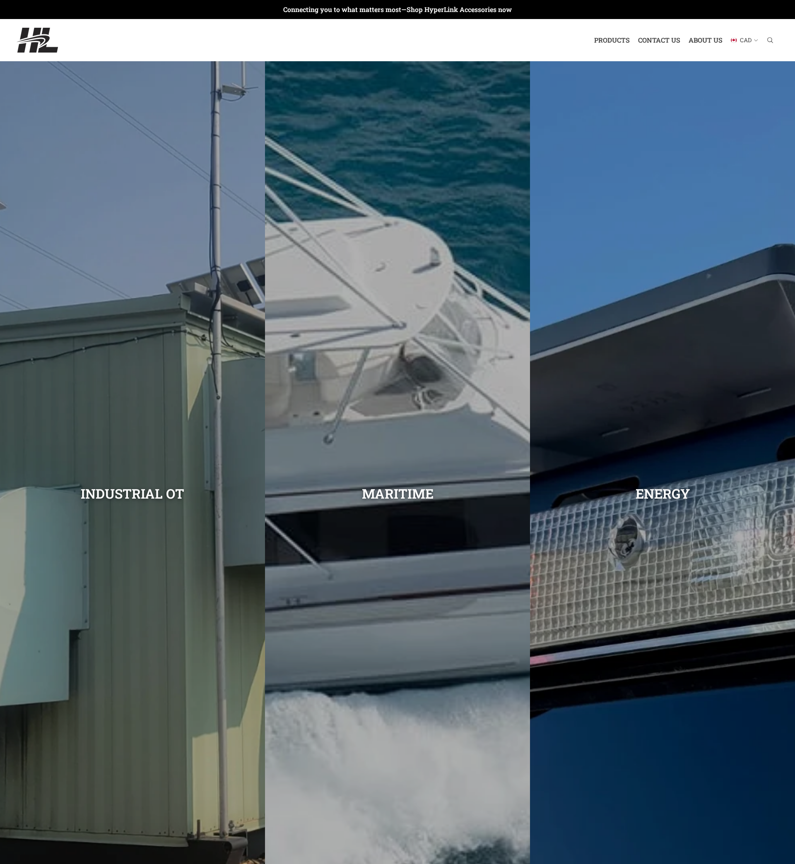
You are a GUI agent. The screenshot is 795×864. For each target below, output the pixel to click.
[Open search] (770, 40)
